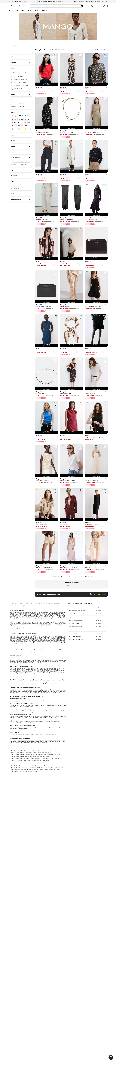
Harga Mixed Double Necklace (75, 623)
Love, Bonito (25, 741)
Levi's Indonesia (37, 740)
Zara (28, 603)
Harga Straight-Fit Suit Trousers (76, 639)
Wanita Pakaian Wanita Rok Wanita (54, 748)
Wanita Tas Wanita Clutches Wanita (19, 769)
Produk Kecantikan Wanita (44, 734)
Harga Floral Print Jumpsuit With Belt (77, 613)
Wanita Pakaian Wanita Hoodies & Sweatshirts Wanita (48, 754)
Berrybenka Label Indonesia (54, 741)
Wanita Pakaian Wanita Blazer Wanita (19, 756)
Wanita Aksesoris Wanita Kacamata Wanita (41, 760)
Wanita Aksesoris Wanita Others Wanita (19, 762)
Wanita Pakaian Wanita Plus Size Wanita (20, 758)
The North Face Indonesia (16, 605)
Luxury (37, 10)
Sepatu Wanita (20, 734)
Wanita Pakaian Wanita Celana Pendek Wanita (46, 750)
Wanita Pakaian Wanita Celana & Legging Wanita (21, 752)
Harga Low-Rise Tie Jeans (74, 629)
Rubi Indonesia (57, 603)
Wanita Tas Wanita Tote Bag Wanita (36, 767)
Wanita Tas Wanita (33, 771)
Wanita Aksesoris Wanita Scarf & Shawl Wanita (40, 762)
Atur (104, 49)
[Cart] (108, 6)
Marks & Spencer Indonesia (35, 741)
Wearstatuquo (22, 603)
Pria (16, 10)
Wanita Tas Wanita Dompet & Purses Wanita (20, 765)
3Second (44, 742)
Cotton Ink (41, 603)
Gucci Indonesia (27, 605)
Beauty (44, 10)
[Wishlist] (104, 6)
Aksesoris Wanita (28, 734)
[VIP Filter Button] (96, 49)
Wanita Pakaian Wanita (36, 758)
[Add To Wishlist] (57, 87)
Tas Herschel (49, 603)
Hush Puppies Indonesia (15, 741)
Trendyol (45, 741)
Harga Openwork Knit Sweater (75, 636)
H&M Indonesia (21, 740)
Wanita (9, 10)
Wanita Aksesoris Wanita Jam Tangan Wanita (52, 758)
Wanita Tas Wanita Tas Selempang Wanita (55, 767)
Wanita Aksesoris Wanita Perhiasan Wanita (20, 760)
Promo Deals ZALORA (33, 683)
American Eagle (56, 740)
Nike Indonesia (29, 740)
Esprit (43, 740)
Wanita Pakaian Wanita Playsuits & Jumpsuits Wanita (22, 750)
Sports (23, 10)
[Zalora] (14, 6)
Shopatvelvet (34, 603)
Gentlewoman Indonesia (25, 742)
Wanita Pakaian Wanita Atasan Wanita (36, 748)
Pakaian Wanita (13, 734)
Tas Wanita (35, 734)
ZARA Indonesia (13, 740)
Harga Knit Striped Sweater (75, 617)
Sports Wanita (54, 734)
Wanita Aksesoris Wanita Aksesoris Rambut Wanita (22, 764)
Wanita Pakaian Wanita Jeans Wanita (42, 752)
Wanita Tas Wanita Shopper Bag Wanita (40, 765)
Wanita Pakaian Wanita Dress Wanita (18, 748)
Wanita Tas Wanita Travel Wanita (35, 769)
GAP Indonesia (48, 740)
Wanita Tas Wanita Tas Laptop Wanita (19, 771)
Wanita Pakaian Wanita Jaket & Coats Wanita (39, 756)
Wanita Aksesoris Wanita (40, 764)
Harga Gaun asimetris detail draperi (76, 626)
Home (10, 45)
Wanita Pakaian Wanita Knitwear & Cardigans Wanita (22, 754)
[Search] (81, 6)
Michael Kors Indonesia (36, 742)
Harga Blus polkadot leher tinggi (76, 620)
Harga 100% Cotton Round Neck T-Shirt (77, 610)
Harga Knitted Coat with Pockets (76, 633)
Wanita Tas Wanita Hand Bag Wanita (19, 767)
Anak (29, 10)
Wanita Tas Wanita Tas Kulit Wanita (52, 769)
